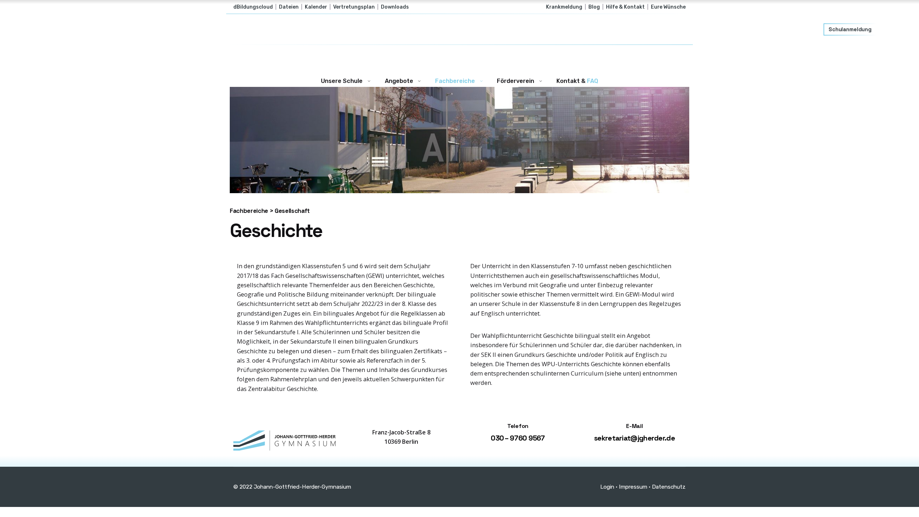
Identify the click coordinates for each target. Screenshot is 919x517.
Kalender (316, 7)
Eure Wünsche (668, 7)
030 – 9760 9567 (518, 438)
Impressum (633, 486)
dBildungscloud (253, 7)
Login (607, 486)
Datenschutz (669, 486)
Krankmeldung (564, 7)
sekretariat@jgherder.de (634, 438)
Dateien (289, 7)
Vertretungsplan (354, 7)
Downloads (395, 7)
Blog (594, 7)
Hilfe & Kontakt (625, 7)
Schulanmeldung (850, 29)
